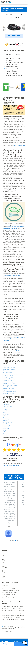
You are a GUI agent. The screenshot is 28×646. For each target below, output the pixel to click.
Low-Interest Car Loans (9, 391)
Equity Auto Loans (8, 375)
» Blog (3, 555)
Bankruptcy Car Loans (9, 367)
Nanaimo (5, 420)
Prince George (7, 425)
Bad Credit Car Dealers (9, 366)
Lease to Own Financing (9, 383)
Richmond (6, 427)
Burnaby (5, 407)
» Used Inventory (3, 550)
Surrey (4, 433)
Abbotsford (6, 404)
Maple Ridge (6, 419)
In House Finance (8, 377)
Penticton (5, 423)
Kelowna (5, 415)
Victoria (5, 431)
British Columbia (7, 406)
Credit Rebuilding (8, 382)
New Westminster (8, 422)
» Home (3, 538)
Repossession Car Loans (9, 390)
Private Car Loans (8, 387)
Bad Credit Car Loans (9, 369)
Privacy (13, 625)
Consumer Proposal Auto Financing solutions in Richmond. (14, 339)
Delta (4, 412)
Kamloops (6, 414)
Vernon (5, 430)
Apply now (7, 644)
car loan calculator (15, 351)
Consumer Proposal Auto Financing (13, 374)
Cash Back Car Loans (9, 379)
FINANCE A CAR (14, 36)
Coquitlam (6, 411)
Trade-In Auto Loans (8, 388)
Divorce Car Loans (8, 371)
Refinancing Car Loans (9, 380)
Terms (17, 625)
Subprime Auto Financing (10, 393)
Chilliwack (5, 409)
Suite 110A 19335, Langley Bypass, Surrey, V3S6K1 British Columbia (13, 611)
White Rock (6, 435)
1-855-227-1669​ (8, 615)
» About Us (3, 560)
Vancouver (6, 428)
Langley (5, 417)
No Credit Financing (8, 372)
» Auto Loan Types (3, 544)
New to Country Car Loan (10, 385)
